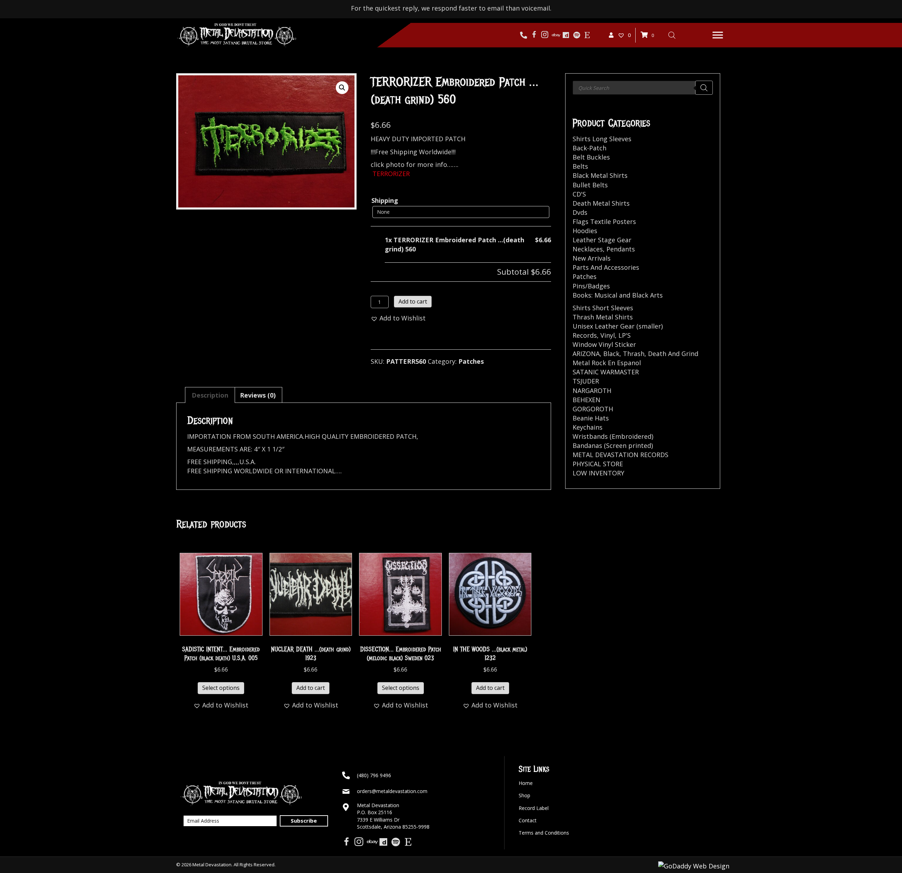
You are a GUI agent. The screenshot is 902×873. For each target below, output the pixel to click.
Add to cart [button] (310, 688)
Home (526, 783)
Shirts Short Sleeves (603, 308)
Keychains (588, 427)
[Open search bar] (671, 35)
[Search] (704, 88)
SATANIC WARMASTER (606, 372)
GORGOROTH (593, 409)
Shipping (384, 200)
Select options (221, 688)
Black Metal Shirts (600, 175)
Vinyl (607, 335)
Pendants (620, 249)
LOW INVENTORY (598, 473)
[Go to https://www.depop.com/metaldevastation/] (565, 35)
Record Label (534, 808)
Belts (580, 166)
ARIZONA (586, 353)
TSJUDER (586, 381)
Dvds (580, 212)
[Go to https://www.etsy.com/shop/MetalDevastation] (587, 35)
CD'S (579, 194)
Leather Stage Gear (602, 240)
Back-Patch (589, 148)
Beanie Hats (591, 418)
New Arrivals (592, 258)
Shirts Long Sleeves (602, 139)
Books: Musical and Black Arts (618, 295)
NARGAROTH (592, 390)
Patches (471, 361)
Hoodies (585, 230)
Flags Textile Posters (604, 221)
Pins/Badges (591, 286)
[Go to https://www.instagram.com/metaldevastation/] (544, 35)
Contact (528, 820)
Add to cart (413, 301)
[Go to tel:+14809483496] (523, 35)
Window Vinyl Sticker (604, 344)
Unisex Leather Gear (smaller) (618, 326)
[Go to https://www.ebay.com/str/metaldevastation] (555, 35)
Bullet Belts (590, 185)
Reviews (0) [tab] (258, 395)
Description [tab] (210, 395)
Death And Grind (673, 353)
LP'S (624, 335)
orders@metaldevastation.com (392, 791)
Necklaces (588, 249)
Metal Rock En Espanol (607, 362)
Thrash (633, 353)
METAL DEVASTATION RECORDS (620, 454)
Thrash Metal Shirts (603, 317)
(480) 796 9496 (374, 775)
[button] (718, 35)
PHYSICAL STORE (598, 464)
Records (585, 335)
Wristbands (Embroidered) (613, 436)
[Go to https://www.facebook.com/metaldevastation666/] (534, 35)
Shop (524, 795)
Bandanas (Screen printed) (613, 445)
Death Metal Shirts (601, 203)
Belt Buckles (591, 157)
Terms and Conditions (544, 832)
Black (611, 353)
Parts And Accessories (606, 267)
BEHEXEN (586, 399)
